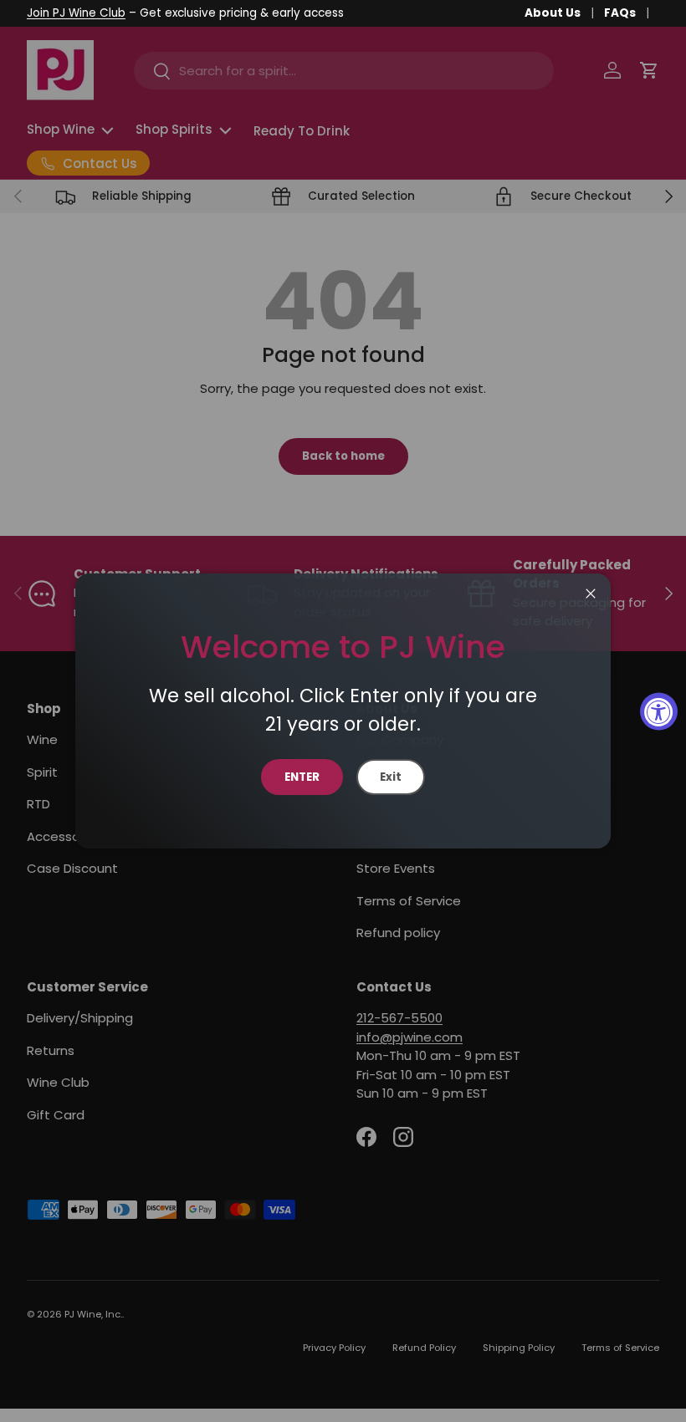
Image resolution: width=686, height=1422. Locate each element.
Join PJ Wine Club (76, 13)
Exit (391, 777)
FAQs (620, 13)
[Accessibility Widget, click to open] (659, 711)
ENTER (302, 777)
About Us (553, 13)
